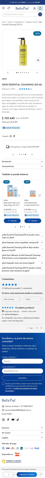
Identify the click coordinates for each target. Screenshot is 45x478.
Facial (10, 22)
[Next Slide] (32, 154)
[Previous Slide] (13, 154)
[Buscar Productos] (40, 14)
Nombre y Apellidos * (9, 357)
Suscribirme (22, 378)
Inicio (4, 22)
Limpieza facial (31, 22)
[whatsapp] (11, 136)
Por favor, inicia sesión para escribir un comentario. (22, 293)
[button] (22, 50)
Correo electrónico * (9, 367)
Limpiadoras (19, 22)
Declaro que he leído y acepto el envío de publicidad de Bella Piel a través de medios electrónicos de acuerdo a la (23, 387)
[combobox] (22, 14)
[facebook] (14, 136)
